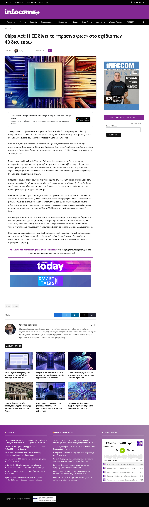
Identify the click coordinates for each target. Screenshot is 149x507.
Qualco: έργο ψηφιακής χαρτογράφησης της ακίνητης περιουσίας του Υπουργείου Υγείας (18, 407)
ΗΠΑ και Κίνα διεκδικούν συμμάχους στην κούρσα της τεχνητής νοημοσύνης (80, 406)
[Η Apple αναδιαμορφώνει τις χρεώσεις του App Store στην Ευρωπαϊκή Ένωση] (82, 361)
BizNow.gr (12, 433)
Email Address (112, 126)
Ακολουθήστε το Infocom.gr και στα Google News (34, 249)
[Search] (143, 22)
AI (25, 22)
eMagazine (100, 22)
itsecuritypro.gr (64, 433)
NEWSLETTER (43, 2)
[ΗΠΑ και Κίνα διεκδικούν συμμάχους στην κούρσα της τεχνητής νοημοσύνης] (82, 391)
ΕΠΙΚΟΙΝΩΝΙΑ (31, 2)
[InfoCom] (22, 11)
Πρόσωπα (62, 22)
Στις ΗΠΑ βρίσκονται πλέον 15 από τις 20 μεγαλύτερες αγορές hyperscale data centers (50, 375)
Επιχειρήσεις (46, 22)
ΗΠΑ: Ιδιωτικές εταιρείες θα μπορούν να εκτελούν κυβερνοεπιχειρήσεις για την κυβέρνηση (49, 407)
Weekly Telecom (116, 22)
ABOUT (8, 2)
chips (8, 306)
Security (33, 22)
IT (20, 22)
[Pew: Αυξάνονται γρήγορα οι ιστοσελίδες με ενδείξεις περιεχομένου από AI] (19, 361)
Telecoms (11, 22)
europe (15, 306)
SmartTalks (87, 22)
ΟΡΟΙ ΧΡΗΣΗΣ (19, 2)
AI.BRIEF (130, 22)
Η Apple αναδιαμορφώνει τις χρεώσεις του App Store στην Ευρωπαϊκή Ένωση (81, 375)
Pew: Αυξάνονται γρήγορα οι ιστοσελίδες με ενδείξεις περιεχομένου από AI (17, 375)
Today (75, 22)
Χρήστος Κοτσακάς (27, 51)
